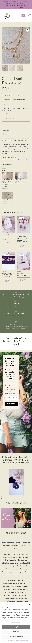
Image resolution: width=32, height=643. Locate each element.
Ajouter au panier (9, 118)
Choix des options (23, 246)
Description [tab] (5, 130)
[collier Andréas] (7, 195)
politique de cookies (8, 640)
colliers (10, 75)
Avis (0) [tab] (4, 134)
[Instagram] (29, 4)
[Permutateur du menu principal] (23, 15)
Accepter (16, 627)
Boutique (4, 75)
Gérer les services (15, 622)
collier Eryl (18, 179)
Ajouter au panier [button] (8, 243)
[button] (29, 604)
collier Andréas (6, 199)
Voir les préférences (16, 636)
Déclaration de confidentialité (21, 640)
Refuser (16, 632)
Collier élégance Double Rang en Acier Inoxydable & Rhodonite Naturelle (7, 183)
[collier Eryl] (21, 175)
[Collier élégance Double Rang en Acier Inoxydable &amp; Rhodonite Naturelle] (7, 175)
